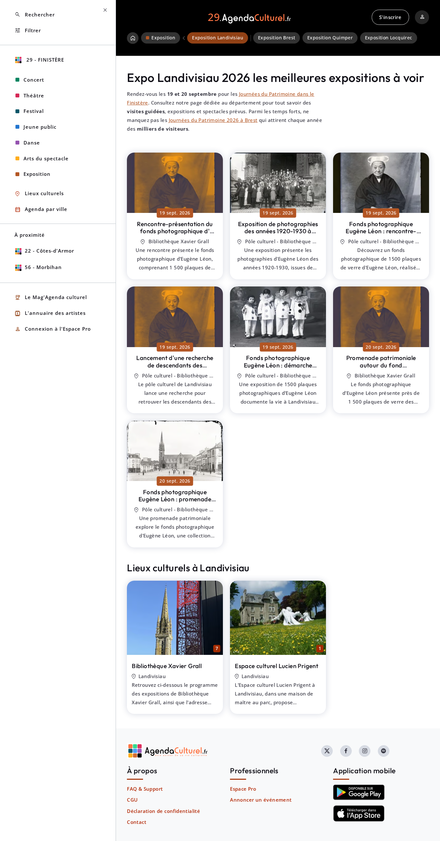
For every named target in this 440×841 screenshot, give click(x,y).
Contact (136, 822)
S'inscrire (390, 17)
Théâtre (34, 95)
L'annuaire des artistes (50, 313)
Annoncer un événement (261, 799)
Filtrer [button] (27, 30)
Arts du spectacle (46, 158)
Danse (32, 142)
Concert (34, 79)
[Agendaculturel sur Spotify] (383, 751)
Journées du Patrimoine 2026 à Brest (213, 120)
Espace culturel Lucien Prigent (276, 666)
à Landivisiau (175, 231)
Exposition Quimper (330, 38)
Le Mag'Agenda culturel (50, 297)
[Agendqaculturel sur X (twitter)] (327, 751)
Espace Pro (243, 789)
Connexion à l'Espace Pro (52, 329)
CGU (132, 799)
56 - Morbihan (43, 267)
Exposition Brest (276, 38)
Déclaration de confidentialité (163, 811)
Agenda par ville (40, 209)
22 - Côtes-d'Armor (49, 250)
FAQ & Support (145, 789)
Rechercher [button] (34, 14)
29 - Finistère (44, 59)
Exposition (37, 174)
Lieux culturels (39, 193)
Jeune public (40, 127)
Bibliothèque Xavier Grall (167, 666)
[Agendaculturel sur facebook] (346, 751)
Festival (34, 111)
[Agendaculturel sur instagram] (364, 751)
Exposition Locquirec (388, 38)
